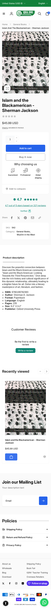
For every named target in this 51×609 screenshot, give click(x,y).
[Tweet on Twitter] (18, 217)
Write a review (25, 350)
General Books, (23, 231)
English (42, 3)
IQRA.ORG (22, 604)
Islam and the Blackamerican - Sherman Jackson (25, 441)
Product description (13, 257)
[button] (4, 14)
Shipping (5, 128)
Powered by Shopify (30, 604)
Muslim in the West (26, 234)
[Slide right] (46, 62)
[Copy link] (39, 217)
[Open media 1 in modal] (25, 63)
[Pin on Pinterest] (25, 217)
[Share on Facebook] (11, 217)
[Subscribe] (43, 501)
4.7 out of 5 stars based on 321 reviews (25, 205)
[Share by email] (32, 217)
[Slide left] (4, 62)
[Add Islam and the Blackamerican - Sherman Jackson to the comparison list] (44, 456)
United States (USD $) (12, 3)
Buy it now (25, 157)
